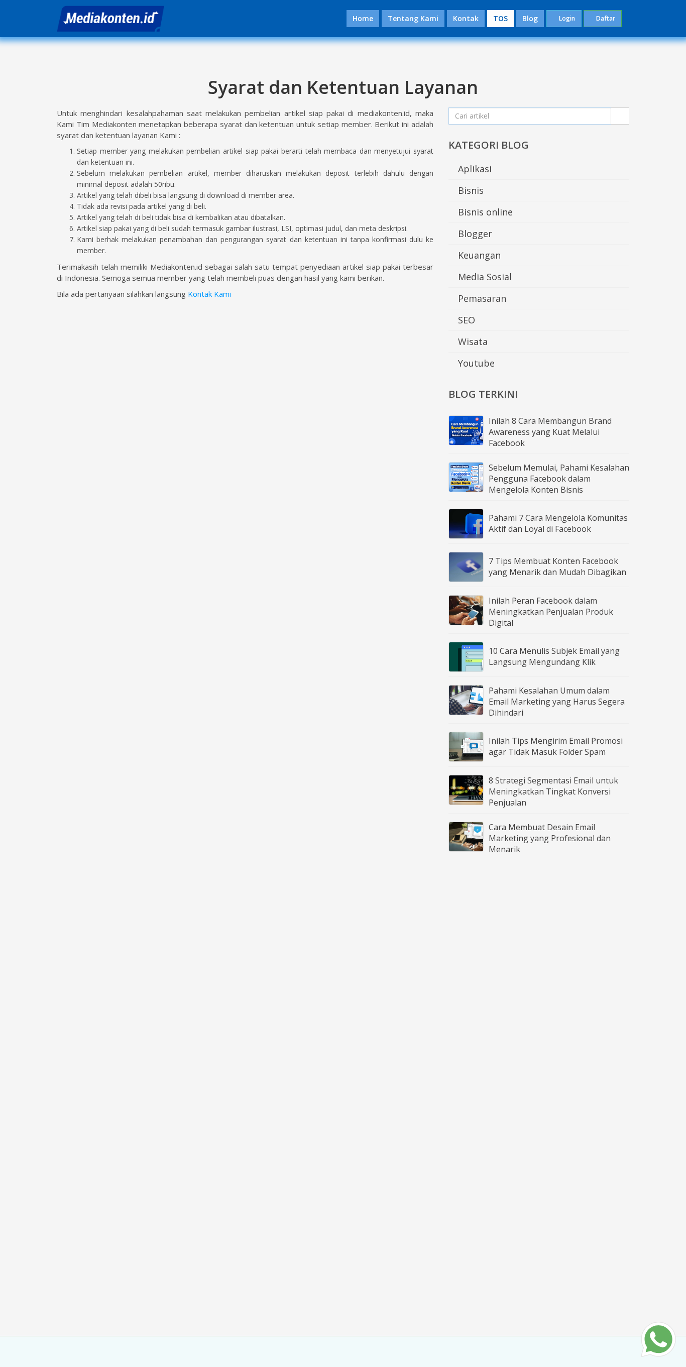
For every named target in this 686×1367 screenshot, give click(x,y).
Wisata (471, 341)
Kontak (466, 18)
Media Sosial (483, 277)
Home (363, 18)
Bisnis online (484, 212)
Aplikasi (473, 169)
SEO (465, 320)
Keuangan (478, 255)
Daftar (605, 18)
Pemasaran (480, 298)
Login (566, 18)
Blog (530, 18)
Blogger (473, 233)
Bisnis (469, 190)
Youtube (475, 363)
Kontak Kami (209, 294)
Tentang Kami (413, 18)
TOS (500, 18)
